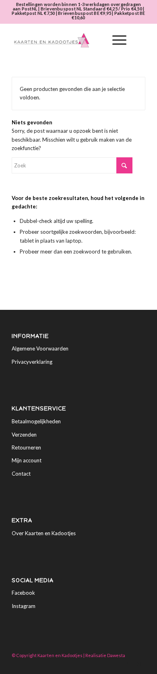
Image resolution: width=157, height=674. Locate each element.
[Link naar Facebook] (127, 664)
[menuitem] (96, 40)
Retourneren (26, 447)
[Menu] (115, 40)
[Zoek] (96, 40)
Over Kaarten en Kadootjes (44, 533)
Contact (21, 473)
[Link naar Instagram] (139, 664)
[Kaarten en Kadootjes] (65, 40)
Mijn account (26, 460)
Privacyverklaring (32, 362)
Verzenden (24, 434)
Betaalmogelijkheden (36, 421)
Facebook (23, 592)
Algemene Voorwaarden (40, 348)
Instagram (23, 606)
